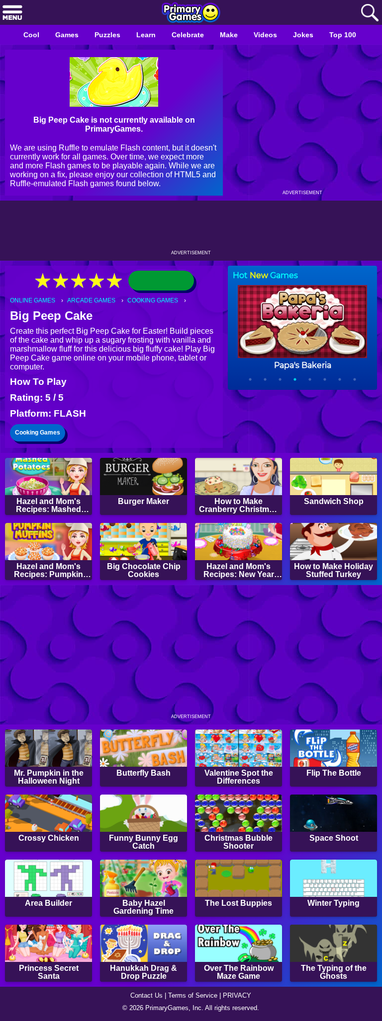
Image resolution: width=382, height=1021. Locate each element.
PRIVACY (241, 994)
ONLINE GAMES (34, 300)
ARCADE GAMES (95, 300)
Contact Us (143, 994)
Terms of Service (194, 994)
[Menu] (12, 13)
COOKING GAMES (159, 300)
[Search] (369, 13)
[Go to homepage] (191, 13)
